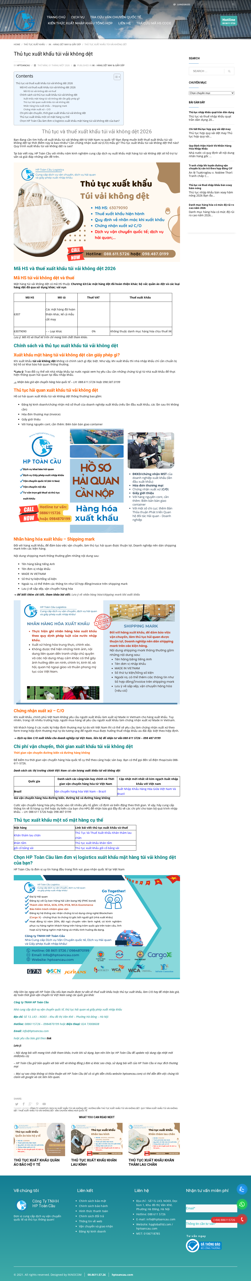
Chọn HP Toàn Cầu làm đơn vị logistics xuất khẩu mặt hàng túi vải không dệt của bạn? (70, 121)
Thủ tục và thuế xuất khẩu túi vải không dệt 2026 (44, 83)
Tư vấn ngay (196, 1236)
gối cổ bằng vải (24, 848)
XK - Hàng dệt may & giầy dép (108, 65)
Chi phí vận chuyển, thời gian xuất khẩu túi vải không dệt (53, 113)
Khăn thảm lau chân (27, 835)
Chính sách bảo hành (93, 1206)
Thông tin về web (90, 1221)
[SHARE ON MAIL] (44, 1104)
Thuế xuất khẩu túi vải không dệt (36, 1110)
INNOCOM (74, 1274)
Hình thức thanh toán (93, 1211)
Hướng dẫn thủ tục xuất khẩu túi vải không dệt (114, 1108)
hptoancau (24, 65)
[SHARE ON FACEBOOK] (23, 1104)
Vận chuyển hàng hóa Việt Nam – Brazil (80, 791)
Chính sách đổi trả (91, 1216)
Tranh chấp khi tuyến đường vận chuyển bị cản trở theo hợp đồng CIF (210, 167)
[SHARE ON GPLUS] (30, 1104)
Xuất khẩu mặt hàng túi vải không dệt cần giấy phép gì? (52, 98)
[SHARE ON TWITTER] (17, 1104)
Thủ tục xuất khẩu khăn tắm (93, 843)
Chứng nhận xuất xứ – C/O (37, 109)
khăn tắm (20, 843)
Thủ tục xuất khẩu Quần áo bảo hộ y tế (37, 1162)
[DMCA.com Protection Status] (39, 1242)
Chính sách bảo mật (92, 1201)
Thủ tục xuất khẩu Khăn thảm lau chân (151, 1162)
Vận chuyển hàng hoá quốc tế (71, 1110)
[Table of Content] (117, 77)
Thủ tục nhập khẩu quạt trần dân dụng (211, 112)
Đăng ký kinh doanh (92, 1231)
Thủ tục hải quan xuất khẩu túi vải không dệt (46, 102)
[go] (233, 4)
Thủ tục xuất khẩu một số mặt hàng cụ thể (44, 117)
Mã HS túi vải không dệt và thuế (40, 91)
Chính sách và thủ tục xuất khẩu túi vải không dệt (48, 94)
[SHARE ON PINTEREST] (37, 1104)
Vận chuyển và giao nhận (96, 1226)
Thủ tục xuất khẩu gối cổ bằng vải (97, 848)
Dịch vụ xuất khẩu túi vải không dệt (68, 1108)
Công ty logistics (39, 1108)
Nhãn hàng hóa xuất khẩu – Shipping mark (45, 105)
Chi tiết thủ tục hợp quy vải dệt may (210, 129)
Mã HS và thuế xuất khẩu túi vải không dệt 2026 (47, 87)
